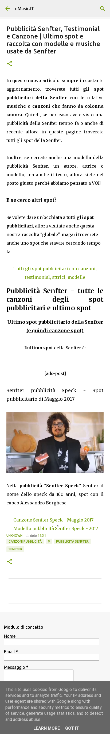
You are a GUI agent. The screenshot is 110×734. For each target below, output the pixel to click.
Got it (72, 728)
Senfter (15, 549)
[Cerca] (102, 8)
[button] (9, 64)
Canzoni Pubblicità (25, 541)
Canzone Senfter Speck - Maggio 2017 (53, 520)
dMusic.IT (24, 8)
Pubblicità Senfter (72, 541)
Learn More (46, 728)
